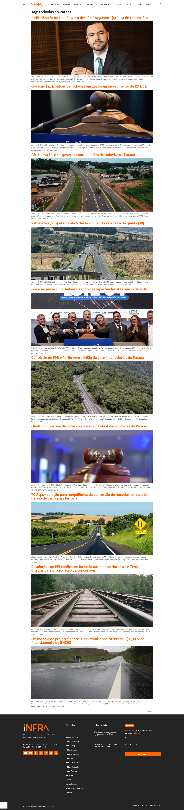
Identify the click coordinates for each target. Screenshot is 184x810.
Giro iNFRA (70, 775)
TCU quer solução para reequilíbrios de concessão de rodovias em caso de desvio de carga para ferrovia (89, 496)
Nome (127, 738)
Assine (148, 4)
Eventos (139, 4)
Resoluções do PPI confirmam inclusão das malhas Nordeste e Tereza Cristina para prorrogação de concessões (85, 568)
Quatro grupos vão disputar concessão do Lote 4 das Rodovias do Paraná (89, 426)
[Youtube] (25, 753)
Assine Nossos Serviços (74, 788)
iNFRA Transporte (72, 741)
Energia (66, 4)
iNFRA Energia (71, 746)
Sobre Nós (69, 780)
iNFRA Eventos (71, 758)
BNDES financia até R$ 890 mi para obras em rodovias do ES (105, 745)
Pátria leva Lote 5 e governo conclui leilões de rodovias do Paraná (83, 154)
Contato (69, 792)
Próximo (148, 711)
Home (68, 733)
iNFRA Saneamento (73, 754)
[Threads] (56, 753)
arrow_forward (95, 738)
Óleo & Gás (118, 4)
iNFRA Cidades (71, 750)
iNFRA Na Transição (73, 763)
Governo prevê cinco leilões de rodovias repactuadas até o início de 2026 (89, 289)
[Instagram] (41, 753)
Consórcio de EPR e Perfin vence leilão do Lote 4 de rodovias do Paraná (87, 357)
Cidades (129, 4)
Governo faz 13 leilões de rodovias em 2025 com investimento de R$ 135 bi (89, 86)
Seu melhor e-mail (131, 745)
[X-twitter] (51, 753)
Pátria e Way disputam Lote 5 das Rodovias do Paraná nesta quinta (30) (87, 223)
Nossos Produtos (72, 784)
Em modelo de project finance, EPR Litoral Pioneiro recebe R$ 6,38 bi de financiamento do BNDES (88, 640)
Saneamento (78, 4)
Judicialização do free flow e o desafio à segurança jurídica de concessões (89, 17)
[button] (24, 4)
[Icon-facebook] (36, 753)
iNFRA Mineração (72, 767)
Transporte (55, 4)
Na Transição (92, 4)
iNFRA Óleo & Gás (72, 771)
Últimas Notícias (72, 737)
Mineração (105, 4)
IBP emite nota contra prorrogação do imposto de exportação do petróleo (105, 734)
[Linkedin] (30, 753)
